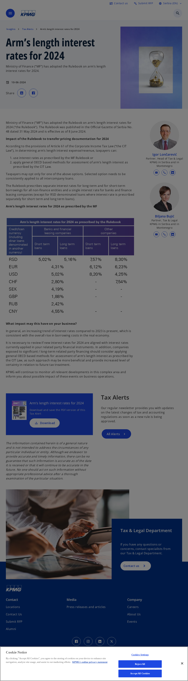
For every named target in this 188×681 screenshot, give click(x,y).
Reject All (140, 664)
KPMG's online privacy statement (89, 662)
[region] (94, 664)
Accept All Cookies (140, 673)
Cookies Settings (140, 654)
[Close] (182, 663)
